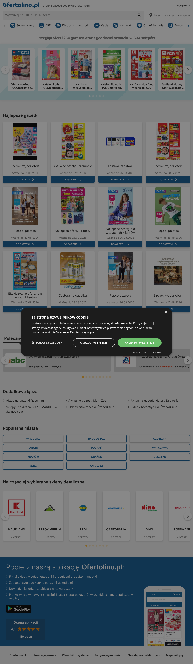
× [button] (165, 312)
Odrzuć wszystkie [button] (93, 342)
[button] (46, 343)
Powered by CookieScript (147, 352)
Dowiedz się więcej (82, 332)
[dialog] (96, 332)
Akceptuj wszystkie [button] (139, 342)
